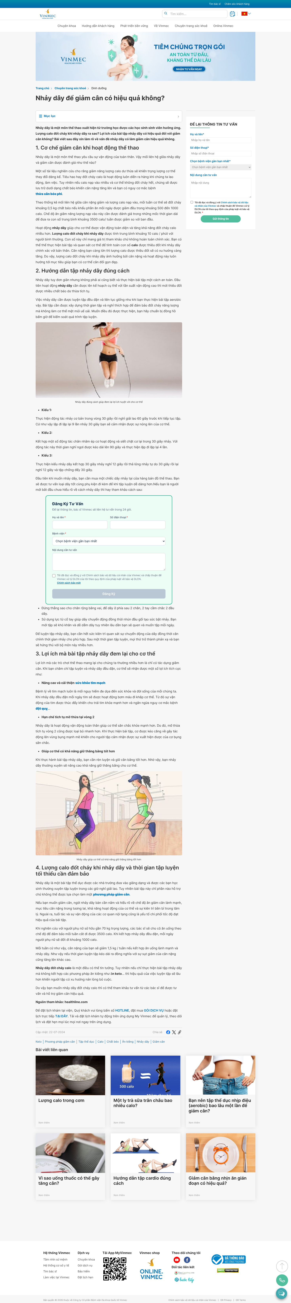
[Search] (165, 13)
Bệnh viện (59, 533)
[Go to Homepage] (48, 14)
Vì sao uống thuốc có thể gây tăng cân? (68, 1181)
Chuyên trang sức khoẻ (191, 26)
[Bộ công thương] (228, 1259)
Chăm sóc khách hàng (236, 3)
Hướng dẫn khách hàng (98, 26)
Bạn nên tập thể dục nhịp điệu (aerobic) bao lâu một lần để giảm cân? (220, 1106)
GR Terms (241, 1300)
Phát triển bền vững (134, 26)
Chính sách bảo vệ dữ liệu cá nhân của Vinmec (192, 1300)
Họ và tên (59, 517)
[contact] (282, 1280)
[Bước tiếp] (184, 1280)
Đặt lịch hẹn (85, 1277)
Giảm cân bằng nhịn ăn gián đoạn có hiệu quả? (218, 1181)
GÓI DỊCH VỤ (154, 1010)
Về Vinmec (161, 26)
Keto (39, 1041)
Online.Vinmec (223, 26)
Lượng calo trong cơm (61, 1100)
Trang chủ (42, 88)
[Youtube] (177, 1260)
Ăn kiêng (127, 1041)
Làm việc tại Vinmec (56, 1277)
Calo (101, 1041)
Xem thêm (44, 1122)
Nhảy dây (143, 1041)
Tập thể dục (86, 1041)
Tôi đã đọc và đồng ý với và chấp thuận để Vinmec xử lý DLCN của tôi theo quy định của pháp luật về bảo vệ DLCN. (222, 207)
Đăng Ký (109, 594)
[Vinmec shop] (151, 1269)
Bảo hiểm (84, 1271)
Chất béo (113, 1041)
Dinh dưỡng (99, 88)
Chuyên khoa (67, 26)
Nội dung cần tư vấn (64, 550)
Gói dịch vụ (85, 1265)
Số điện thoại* (199, 147)
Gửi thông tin (221, 218)
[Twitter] (174, 1032)
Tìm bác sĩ (215, 3)
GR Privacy (225, 1300)
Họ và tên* (197, 134)
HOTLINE (122, 1010)
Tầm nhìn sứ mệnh (55, 1259)
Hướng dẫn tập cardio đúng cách (142, 1181)
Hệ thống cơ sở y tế (56, 1265)
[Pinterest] (179, 1032)
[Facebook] (168, 1032)
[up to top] (282, 1266)
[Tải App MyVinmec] (115, 1269)
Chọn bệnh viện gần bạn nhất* (210, 161)
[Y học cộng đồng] (184, 1273)
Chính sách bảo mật (69, 583)
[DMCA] (228, 1270)
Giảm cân (159, 1041)
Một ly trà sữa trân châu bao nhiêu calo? (142, 1103)
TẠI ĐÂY (61, 1016)
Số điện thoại (119, 517)
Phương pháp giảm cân (60, 1041)
